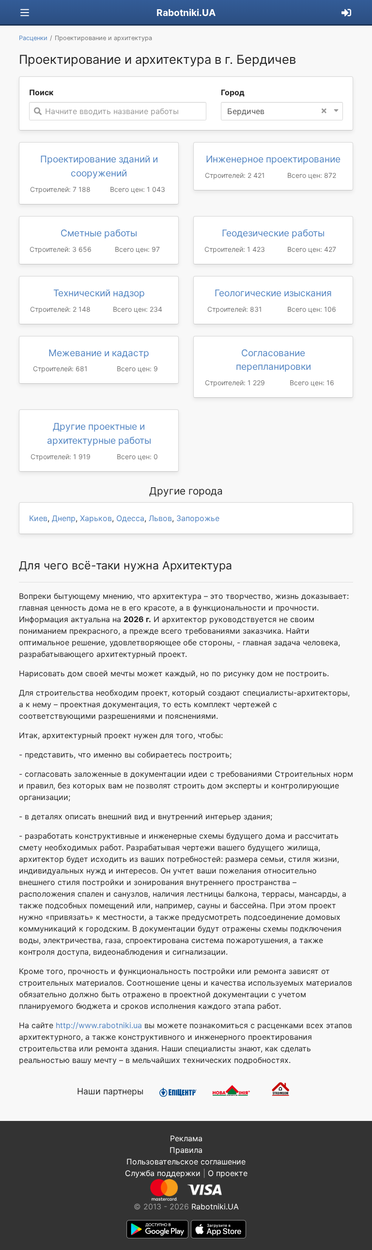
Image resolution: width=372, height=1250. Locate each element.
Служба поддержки (163, 1173)
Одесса (130, 518)
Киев (38, 518)
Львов (160, 518)
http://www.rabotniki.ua (99, 1025)
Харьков (96, 518)
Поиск (41, 92)
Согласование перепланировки (273, 360)
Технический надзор (99, 293)
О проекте (228, 1173)
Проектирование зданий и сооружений (99, 166)
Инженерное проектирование (273, 159)
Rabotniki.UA (186, 12)
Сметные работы (99, 233)
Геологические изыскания (273, 293)
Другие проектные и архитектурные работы (99, 433)
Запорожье (197, 518)
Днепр (64, 518)
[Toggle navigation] (25, 12)
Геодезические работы (273, 233)
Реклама (186, 1138)
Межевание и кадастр (98, 353)
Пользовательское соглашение (186, 1161)
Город (233, 92)
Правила (186, 1150)
